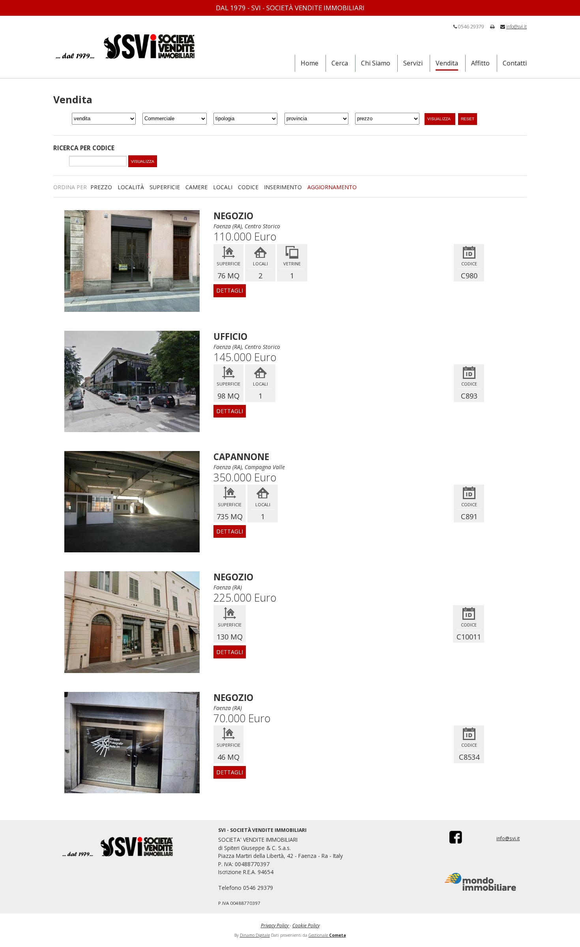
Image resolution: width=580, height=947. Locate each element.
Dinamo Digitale (255, 935)
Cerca (339, 63)
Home (309, 63)
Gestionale (327, 935)
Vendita (447, 63)
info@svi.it (516, 26)
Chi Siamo (375, 63)
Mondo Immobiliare (480, 882)
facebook (450, 837)
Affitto (480, 63)
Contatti (515, 63)
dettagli (229, 290)
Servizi (413, 63)
